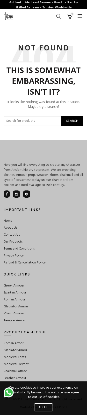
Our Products (13, 241)
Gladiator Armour (16, 306)
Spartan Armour (15, 292)
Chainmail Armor (15, 371)
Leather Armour (15, 378)
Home (8, 221)
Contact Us (12, 235)
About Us (10, 228)
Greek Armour (14, 285)
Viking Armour (14, 313)
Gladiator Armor (15, 350)
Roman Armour (14, 299)
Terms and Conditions (19, 248)
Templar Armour (15, 320)
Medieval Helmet (16, 364)
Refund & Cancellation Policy (25, 262)
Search (72, 121)
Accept (43, 407)
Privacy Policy (14, 255)
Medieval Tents (15, 357)
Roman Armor (13, 343)
